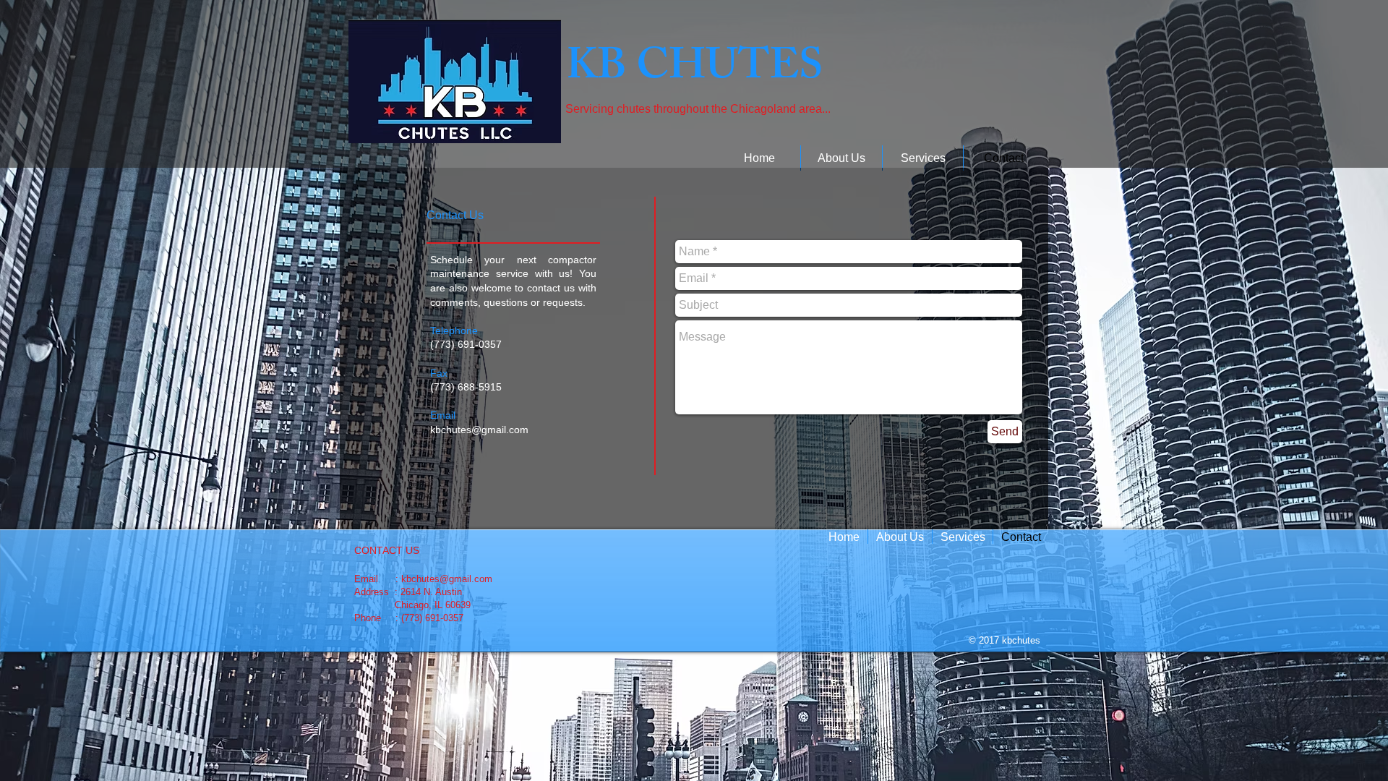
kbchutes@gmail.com (479, 429)
